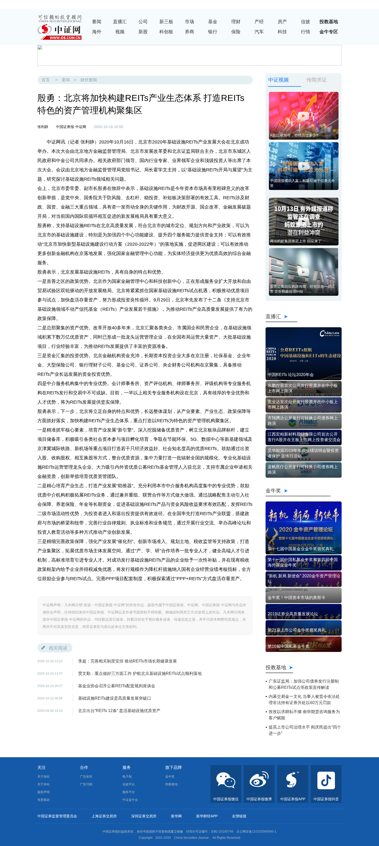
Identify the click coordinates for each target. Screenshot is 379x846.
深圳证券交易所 (143, 816)
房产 (282, 21)
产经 (259, 21)
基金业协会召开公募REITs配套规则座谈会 (116, 686)
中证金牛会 (130, 800)
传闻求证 (316, 79)
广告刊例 (86, 784)
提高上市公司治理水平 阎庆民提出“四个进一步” (305, 730)
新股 (143, 31)
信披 (305, 21)
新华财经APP (207, 816)
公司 (143, 21)
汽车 (259, 31)
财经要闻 (88, 80)
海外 (96, 31)
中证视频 (278, 79)
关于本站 (43, 784)
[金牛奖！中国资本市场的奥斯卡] (304, 590)
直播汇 (120, 21)
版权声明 (43, 792)
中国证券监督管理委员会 (57, 816)
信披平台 (128, 784)
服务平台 (128, 792)
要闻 (96, 21)
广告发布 (86, 776)
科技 (282, 31)
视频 (120, 31)
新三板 (166, 21)
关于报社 (43, 776)
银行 (212, 31)
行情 (305, 31)
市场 (189, 21)
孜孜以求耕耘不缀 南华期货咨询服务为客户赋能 (304, 714)
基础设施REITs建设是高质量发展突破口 (114, 698)
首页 (46, 80)
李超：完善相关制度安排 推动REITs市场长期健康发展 (127, 661)
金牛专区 (328, 31)
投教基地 (328, 21)
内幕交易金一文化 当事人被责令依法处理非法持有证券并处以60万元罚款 (304, 699)
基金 (212, 21)
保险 (236, 31)
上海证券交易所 (104, 816)
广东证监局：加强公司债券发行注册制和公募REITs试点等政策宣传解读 (304, 684)
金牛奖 (298, 490)
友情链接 (239, 816)
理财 (236, 21)
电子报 (127, 776)
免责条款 (43, 800)
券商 (189, 31)
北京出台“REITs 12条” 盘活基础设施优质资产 (119, 710)
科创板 (166, 31)
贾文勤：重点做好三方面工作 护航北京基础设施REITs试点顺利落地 (140, 673)
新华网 (176, 816)
